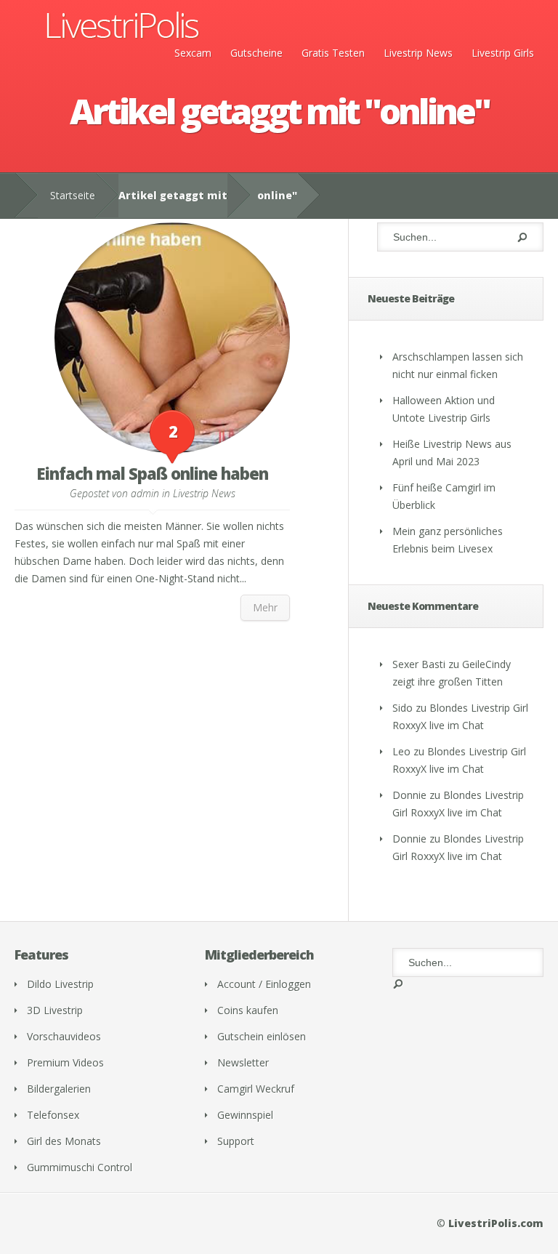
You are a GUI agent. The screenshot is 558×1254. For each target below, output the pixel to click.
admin (145, 493)
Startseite (72, 195)
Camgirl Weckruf (255, 1089)
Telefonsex (53, 1115)
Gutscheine (256, 53)
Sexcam (192, 53)
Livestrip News (418, 53)
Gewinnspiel (245, 1115)
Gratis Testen (333, 53)
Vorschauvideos (64, 1036)
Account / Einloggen (264, 984)
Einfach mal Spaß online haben (152, 473)
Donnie (409, 795)
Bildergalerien (59, 1089)
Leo (401, 751)
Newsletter (243, 1062)
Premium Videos (65, 1062)
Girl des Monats (64, 1141)
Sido (402, 708)
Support (235, 1141)
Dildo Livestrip (60, 984)
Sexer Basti (418, 664)
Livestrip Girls (503, 53)
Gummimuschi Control (79, 1167)
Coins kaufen (247, 1010)
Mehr (265, 607)
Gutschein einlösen (261, 1036)
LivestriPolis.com (495, 1223)
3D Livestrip (55, 1010)
